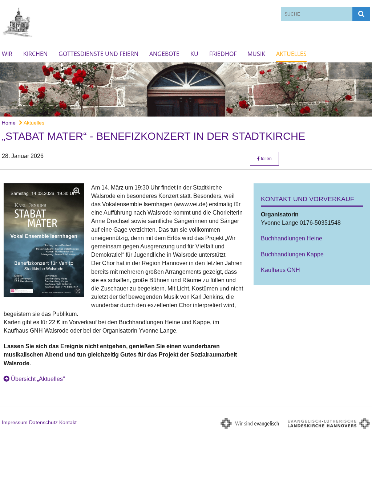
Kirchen (35, 54)
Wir (7, 54)
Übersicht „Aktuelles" (38, 379)
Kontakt (68, 422)
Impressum (15, 422)
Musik (256, 54)
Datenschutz (43, 422)
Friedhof (222, 54)
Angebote (164, 54)
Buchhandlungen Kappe (292, 254)
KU (194, 54)
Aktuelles (291, 54)
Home (9, 123)
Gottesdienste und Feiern (98, 54)
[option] (186, 89)
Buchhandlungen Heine (291, 238)
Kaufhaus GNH (280, 270)
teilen (266, 158)
